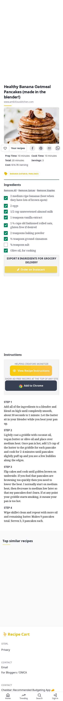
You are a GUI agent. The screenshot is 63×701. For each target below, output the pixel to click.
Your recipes (18, 148)
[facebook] (32, 148)
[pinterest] (41, 148)
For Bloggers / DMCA (14, 672)
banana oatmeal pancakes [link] (24, 173)
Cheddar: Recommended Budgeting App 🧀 (27, 690)
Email (4, 667)
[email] (49, 148)
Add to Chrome (33, 385)
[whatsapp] (58, 148)
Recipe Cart (19, 634)
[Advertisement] (31, 42)
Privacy (5, 650)
